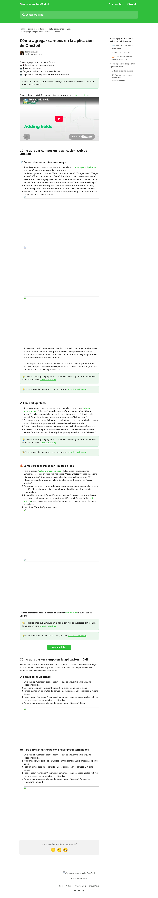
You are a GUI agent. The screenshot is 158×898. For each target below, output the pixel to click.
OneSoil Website (65, 886)
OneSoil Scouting (48, 379)
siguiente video (81, 95)
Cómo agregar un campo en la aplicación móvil (122, 65)
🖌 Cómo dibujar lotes (121, 52)
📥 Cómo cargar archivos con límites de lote (122, 58)
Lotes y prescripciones (84, 167)
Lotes (69, 29)
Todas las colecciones (28, 29)
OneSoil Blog (80, 886)
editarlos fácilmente (77, 389)
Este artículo (71, 612)
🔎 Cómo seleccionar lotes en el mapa (122, 46)
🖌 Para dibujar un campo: (122, 71)
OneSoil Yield (94, 886)
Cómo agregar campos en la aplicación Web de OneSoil (121, 39)
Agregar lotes (59, 647)
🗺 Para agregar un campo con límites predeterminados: (123, 78)
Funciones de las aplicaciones (52, 29)
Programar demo (116, 4)
